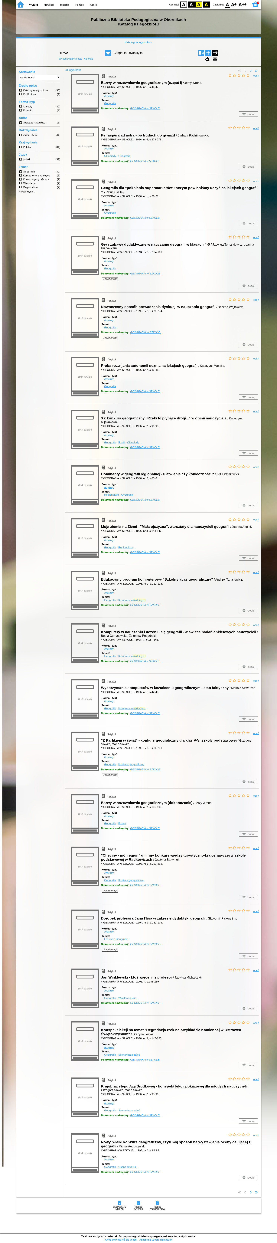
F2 (242, 4)
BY (206, 4)
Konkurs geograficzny (131, 764)
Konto (93, 4)
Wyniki (33, 4)
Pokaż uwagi (110, 279)
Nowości (49, 4)
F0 (227, 4)
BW (191, 4)
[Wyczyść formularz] (207, 59)
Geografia (110, 103)
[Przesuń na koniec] (256, 71)
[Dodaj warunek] (208, 53)
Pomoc (79, 4)
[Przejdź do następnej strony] (251, 71)
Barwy (122, 823)
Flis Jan (108, 938)
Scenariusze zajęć (129, 1054)
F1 (234, 4)
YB (199, 4)
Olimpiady (110, 155)
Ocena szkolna (127, 1166)
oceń (256, 75)
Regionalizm (111, 494)
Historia (64, 4)
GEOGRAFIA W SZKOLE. (145, 273)
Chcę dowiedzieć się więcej (121, 1239)
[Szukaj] (215, 53)
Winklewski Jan (127, 997)
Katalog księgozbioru (138, 42)
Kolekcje (88, 58)
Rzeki (121, 442)
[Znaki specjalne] (215, 59)
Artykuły (109, 95)
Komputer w (131, 600)
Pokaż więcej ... (27, 191)
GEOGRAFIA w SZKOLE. (145, 108)
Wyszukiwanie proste (70, 58)
